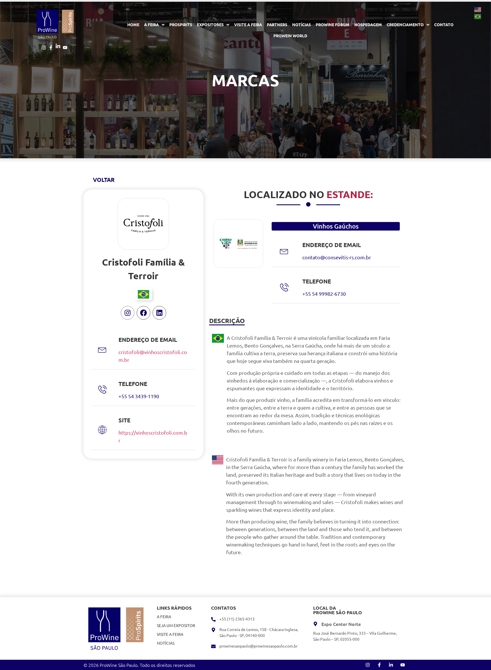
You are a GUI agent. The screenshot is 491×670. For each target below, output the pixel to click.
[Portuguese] (478, 16)
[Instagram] (127, 313)
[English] (478, 9)
